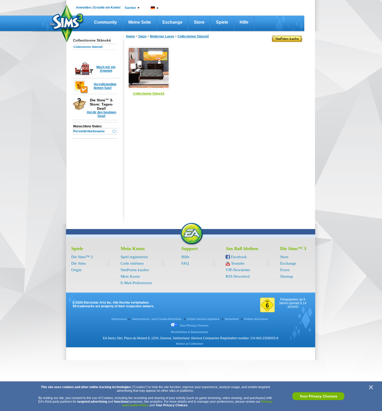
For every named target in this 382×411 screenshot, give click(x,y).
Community (105, 22)
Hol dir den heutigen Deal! (101, 114)
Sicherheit (232, 319)
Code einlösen (132, 263)
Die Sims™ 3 (82, 257)
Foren (284, 270)
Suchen (130, 8)
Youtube (238, 263)
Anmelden (83, 7)
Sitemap (286, 276)
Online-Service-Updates (203, 319)
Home (130, 36)
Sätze (142, 36)
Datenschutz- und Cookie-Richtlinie (157, 319)
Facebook (239, 257)
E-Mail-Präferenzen (136, 283)
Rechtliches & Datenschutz (189, 332)
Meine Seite (139, 22)
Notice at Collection (189, 343)
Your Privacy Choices (318, 396)
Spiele (222, 22)
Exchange (172, 22)
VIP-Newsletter (238, 270)
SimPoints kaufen (135, 270)
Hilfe (244, 22)
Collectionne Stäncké (88, 46)
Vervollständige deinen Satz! (105, 86)
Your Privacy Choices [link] (194, 325)
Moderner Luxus (162, 36)
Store (199, 22)
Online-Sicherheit (256, 319)
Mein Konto (130, 276)
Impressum (119, 319)
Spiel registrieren (134, 257)
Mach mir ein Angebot (105, 69)
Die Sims (78, 263)
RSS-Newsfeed (238, 276)
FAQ (185, 263)
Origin (76, 270)
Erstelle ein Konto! (107, 7)
